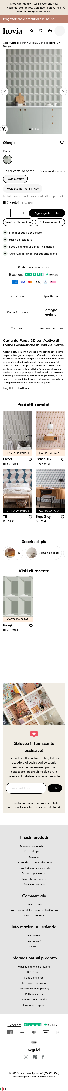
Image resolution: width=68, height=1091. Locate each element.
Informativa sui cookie (34, 999)
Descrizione (17, 296)
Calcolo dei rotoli (50, 222)
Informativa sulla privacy (34, 988)
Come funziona (17, 312)
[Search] (31, 30)
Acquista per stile (34, 884)
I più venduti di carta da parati (34, 862)
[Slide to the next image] (63, 91)
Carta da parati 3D (48, 42)
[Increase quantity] (23, 213)
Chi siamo (34, 935)
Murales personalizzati (34, 846)
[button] (40, 30)
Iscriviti (55, 788)
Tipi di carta (34, 972)
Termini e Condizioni (34, 983)
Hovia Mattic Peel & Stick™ (22, 188)
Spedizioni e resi (34, 977)
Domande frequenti (34, 1005)
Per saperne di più (45, 253)
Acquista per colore (34, 879)
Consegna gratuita (51, 312)
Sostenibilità (34, 941)
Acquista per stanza (34, 873)
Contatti (34, 946)
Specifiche (50, 296)
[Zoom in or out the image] (4, 129)
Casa (5, 42)
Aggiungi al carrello (47, 213)
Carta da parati (18, 42)
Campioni (17, 328)
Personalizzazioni (51, 328)
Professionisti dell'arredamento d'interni (34, 910)
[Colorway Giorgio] (7, 159)
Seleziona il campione (18, 222)
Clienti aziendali (34, 915)
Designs (33, 42)
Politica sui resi (34, 994)
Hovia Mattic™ (15, 178)
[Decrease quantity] (7, 213)
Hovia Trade (34, 904)
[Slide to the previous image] (5, 91)
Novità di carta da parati (34, 868)
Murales (34, 857)
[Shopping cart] (49, 30)
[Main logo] (13, 31)
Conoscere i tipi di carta (52, 170)
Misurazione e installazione (34, 966)
